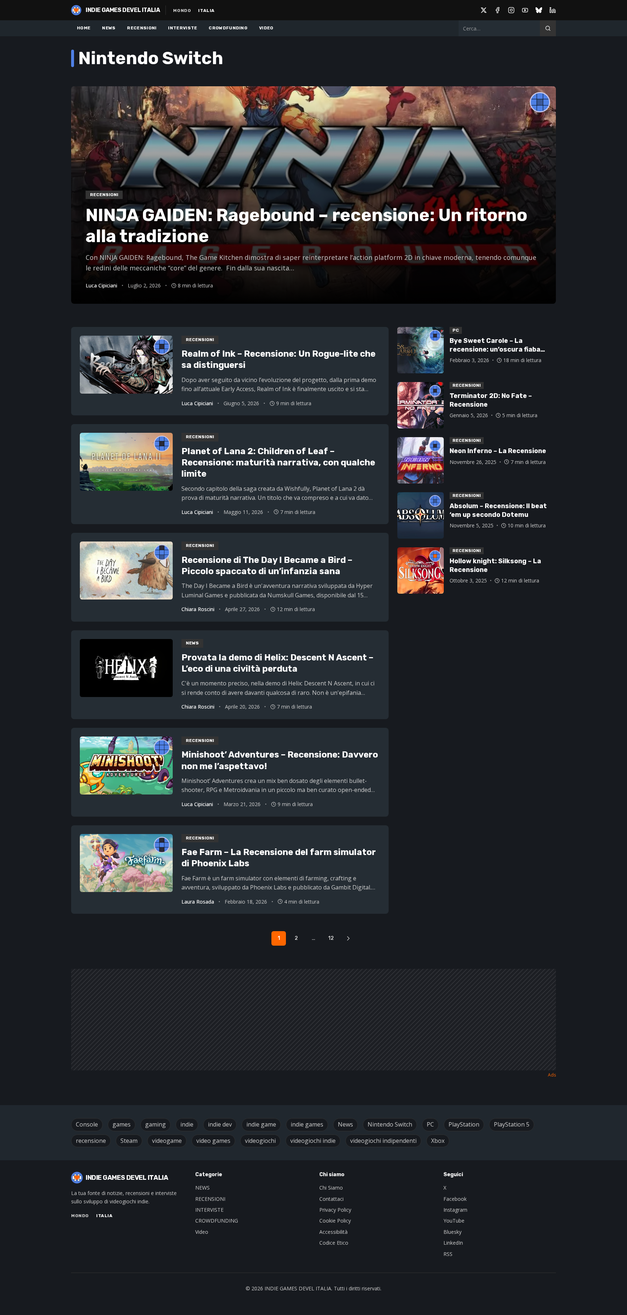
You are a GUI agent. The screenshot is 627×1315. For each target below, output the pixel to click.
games (121, 1124)
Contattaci (331, 1198)
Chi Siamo (331, 1187)
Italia (206, 10)
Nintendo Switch (390, 1124)
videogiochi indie (313, 1141)
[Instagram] (511, 10)
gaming (155, 1124)
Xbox (437, 1141)
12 (331, 938)
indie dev (220, 1124)
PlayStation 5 (511, 1124)
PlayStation (463, 1124)
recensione (91, 1141)
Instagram (455, 1209)
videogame (167, 1141)
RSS (447, 1253)
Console (87, 1124)
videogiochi (260, 1141)
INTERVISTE (182, 27)
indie (186, 1124)
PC (430, 1124)
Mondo (182, 10)
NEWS (108, 27)
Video (201, 1231)
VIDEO (266, 27)
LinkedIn (453, 1242)
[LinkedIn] (552, 10)
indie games (307, 1124)
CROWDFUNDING (228, 27)
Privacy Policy (335, 1209)
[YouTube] (525, 10)
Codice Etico (333, 1242)
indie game (261, 1124)
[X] (483, 10)
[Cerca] (548, 28)
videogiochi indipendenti (383, 1141)
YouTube (453, 1220)
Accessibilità (333, 1231)
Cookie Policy (335, 1220)
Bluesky (452, 1231)
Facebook (455, 1198)
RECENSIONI (141, 27)
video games (213, 1141)
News (345, 1124)
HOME (83, 27)
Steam (129, 1141)
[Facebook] (497, 10)
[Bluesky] (539, 10)
